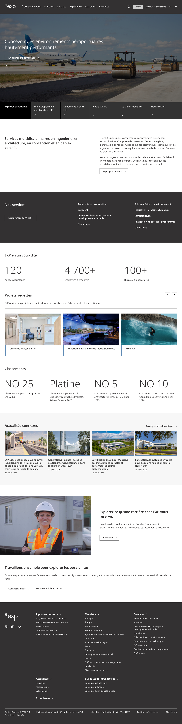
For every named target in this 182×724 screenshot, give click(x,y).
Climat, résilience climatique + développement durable (94, 217)
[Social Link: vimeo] (19, 626)
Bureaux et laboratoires (49, 588)
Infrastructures (143, 216)
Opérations (141, 228)
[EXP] (10, 9)
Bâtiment (83, 210)
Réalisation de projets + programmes (155, 222)
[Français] (176, 7)
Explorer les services (19, 218)
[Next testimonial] (174, 295)
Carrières (108, 537)
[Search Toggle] (128, 7)
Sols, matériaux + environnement (153, 204)
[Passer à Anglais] (170, 7)
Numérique (84, 224)
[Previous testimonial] (167, 295)
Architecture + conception (92, 204)
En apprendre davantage (21, 58)
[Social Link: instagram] (12, 626)
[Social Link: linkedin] (6, 626)
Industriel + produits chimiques (152, 210)
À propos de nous (112, 171)
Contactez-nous (17, 589)
